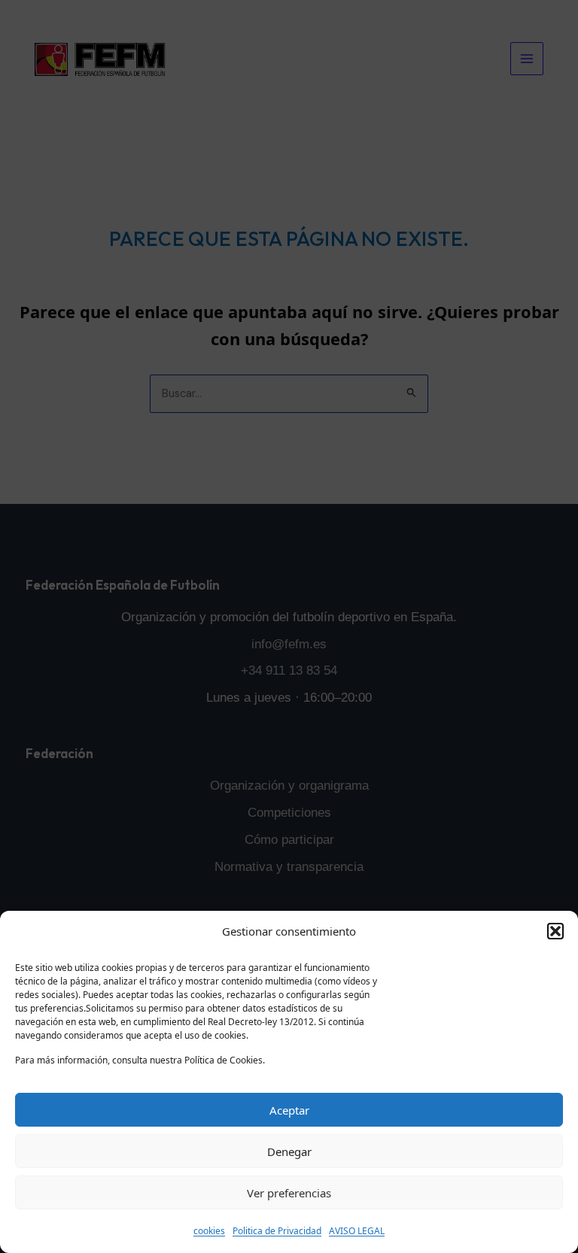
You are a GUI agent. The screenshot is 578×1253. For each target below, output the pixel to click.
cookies (209, 1230)
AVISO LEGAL (357, 1230)
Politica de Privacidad (277, 1230)
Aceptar (289, 1110)
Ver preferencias (289, 1192)
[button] (555, 931)
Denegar (289, 1151)
